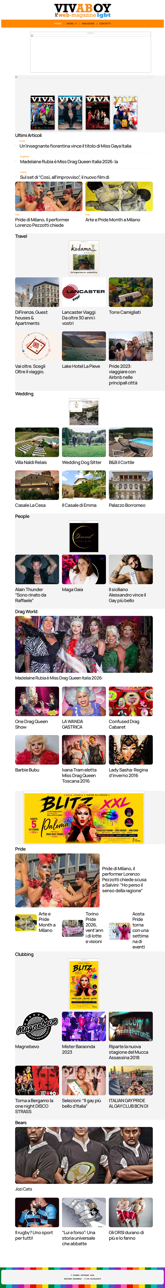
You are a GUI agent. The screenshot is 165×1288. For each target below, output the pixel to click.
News (70, 23)
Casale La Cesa (30, 505)
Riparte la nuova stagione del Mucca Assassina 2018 (128, 1051)
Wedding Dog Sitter (81, 462)
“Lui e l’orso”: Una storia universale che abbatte (78, 1237)
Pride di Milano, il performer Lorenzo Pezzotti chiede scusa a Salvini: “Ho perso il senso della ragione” (124, 879)
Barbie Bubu (27, 770)
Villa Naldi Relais (31, 462)
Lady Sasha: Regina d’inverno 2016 (128, 772)
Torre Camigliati (125, 312)
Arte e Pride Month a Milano (112, 219)
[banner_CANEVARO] (84, 413)
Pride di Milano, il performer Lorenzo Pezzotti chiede (42, 222)
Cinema (23, 172)
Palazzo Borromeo (127, 505)
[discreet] (84, 537)
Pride (17, 215)
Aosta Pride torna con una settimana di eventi (140, 930)
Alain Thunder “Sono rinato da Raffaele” (30, 594)
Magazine (88, 23)
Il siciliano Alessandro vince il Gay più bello (127, 594)
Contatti (105, 23)
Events (22, 141)
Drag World (24, 156)
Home (58, 23)
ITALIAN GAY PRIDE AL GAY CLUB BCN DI (128, 1103)
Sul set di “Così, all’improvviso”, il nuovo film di (64, 177)
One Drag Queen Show (31, 724)
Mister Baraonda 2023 (78, 1049)
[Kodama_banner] (84, 259)
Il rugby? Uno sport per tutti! (34, 1235)
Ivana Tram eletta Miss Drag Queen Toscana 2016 (79, 775)
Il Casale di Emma (79, 505)
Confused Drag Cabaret (124, 724)
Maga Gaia (72, 589)
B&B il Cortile (121, 462)
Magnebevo (27, 1046)
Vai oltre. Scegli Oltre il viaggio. (30, 369)
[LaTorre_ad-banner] (90, 53)
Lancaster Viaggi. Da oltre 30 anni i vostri (79, 317)
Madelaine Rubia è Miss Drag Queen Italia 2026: (59, 678)
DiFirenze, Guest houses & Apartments (31, 317)
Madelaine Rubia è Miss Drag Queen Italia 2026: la (69, 161)
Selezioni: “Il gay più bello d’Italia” (81, 1103)
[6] (84, 985)
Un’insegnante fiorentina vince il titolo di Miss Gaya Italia (75, 146)
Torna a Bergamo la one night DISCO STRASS (34, 1105)
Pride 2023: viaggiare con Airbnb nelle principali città (123, 374)
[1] (84, 818)
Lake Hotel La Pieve (81, 366)
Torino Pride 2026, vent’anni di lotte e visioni (94, 927)
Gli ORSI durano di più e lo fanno (126, 1235)
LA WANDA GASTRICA (72, 724)
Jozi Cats (23, 1189)
